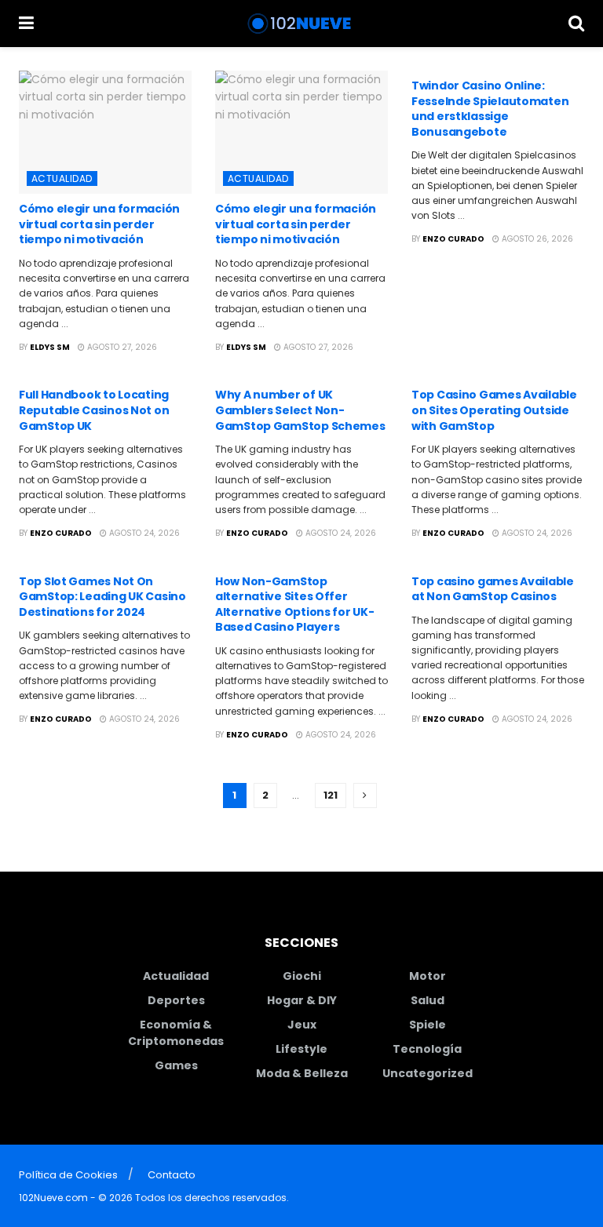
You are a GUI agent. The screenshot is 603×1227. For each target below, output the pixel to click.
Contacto (172, 1174)
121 (330, 795)
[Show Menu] (26, 23)
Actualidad (62, 178)
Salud (427, 1000)
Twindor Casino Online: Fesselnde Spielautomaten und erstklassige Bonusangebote (489, 109)
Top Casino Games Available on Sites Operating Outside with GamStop (494, 410)
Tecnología (427, 1049)
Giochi (302, 976)
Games (176, 1065)
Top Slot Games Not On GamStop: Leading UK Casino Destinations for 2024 (102, 596)
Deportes (176, 1000)
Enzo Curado (453, 239)
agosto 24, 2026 (143, 533)
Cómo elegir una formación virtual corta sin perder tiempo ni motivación (99, 224)
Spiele (427, 1024)
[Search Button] (576, 23)
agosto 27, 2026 (121, 347)
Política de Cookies (68, 1174)
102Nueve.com (53, 1197)
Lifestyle (301, 1049)
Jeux (301, 1024)
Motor (427, 976)
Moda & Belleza (302, 1073)
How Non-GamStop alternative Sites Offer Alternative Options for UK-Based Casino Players (294, 604)
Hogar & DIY (302, 1000)
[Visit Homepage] (301, 23)
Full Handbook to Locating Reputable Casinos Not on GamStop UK (94, 410)
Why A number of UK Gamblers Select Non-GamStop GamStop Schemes (300, 410)
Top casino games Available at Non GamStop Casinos (492, 589)
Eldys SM (50, 347)
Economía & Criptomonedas (176, 1033)
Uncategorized (427, 1073)
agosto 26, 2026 (536, 239)
